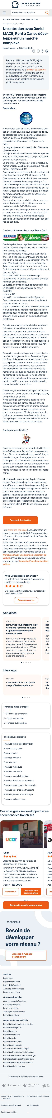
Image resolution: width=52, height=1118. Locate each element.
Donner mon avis (26, 600)
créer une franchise (17, 529)
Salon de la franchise (12, 985)
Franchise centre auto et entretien (18, 744)
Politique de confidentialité (11, 1105)
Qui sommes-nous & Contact (38, 1096)
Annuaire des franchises (13, 989)
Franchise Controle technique (16, 1048)
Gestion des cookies (8, 1112)
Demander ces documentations (26, 905)
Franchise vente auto (13, 767)
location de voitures (36, 69)
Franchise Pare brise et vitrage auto (18, 1059)
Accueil (5, 19)
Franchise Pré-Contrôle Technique (18, 1062)
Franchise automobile (29, 19)
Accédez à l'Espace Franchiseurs (22, 955)
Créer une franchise (12, 1004)
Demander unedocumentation (31, 891)
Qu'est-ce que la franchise (14, 1001)
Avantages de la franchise (14, 1011)
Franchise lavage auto (13, 748)
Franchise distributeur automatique (19, 780)
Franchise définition (11, 981)
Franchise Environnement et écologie (19, 1055)
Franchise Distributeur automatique (18, 1052)
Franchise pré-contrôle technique (18, 794)
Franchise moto (10, 753)
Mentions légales (33, 1105)
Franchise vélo (10, 762)
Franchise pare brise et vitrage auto (19, 790)
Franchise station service (14, 799)
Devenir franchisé (11, 1008)
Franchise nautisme (12, 757)
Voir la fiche (10, 891)
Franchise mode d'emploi (16, 706)
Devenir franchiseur (11, 992)
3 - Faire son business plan (15, 723)
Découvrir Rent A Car (20, 520)
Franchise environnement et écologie (20, 785)
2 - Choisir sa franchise (13, 718)
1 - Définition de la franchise (15, 714)
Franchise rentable (11, 1015)
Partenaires (8, 978)
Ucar (6, 852)
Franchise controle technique (16, 776)
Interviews (15, 19)
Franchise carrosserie (13, 771)
